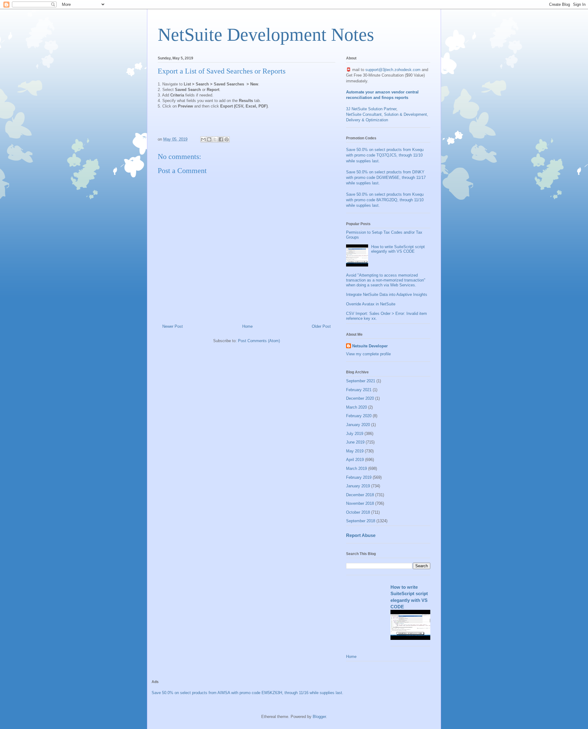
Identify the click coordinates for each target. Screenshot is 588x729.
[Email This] (203, 139)
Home (247, 326)
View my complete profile (368, 354)
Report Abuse (360, 535)
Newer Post (172, 326)
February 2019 (358, 477)
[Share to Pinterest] (227, 139)
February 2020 (358, 416)
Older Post (321, 326)
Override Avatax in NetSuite (370, 304)
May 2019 (355, 451)
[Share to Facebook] (221, 139)
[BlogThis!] (209, 139)
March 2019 (356, 468)
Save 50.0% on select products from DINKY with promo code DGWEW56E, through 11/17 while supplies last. (386, 177)
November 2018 (360, 503)
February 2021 (358, 389)
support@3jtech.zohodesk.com (392, 69)
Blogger (319, 716)
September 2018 (360, 521)
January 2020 (358, 424)
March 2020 (356, 407)
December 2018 (360, 495)
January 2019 (358, 486)
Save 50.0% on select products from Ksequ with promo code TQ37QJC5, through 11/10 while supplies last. (385, 155)
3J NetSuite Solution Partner (371, 109)
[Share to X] (215, 139)
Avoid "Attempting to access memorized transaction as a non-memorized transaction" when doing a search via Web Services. (385, 280)
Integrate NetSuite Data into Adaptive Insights (386, 294)
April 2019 (355, 459)
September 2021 (360, 381)
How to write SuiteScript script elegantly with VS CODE (398, 249)
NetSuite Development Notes (266, 35)
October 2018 (358, 512)
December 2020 (360, 398)
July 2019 (354, 433)
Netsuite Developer (370, 346)
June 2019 (355, 442)
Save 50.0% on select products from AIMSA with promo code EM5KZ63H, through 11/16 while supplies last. (247, 692)
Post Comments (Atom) (259, 340)
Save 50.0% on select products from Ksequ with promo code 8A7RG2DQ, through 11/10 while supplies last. (385, 200)
